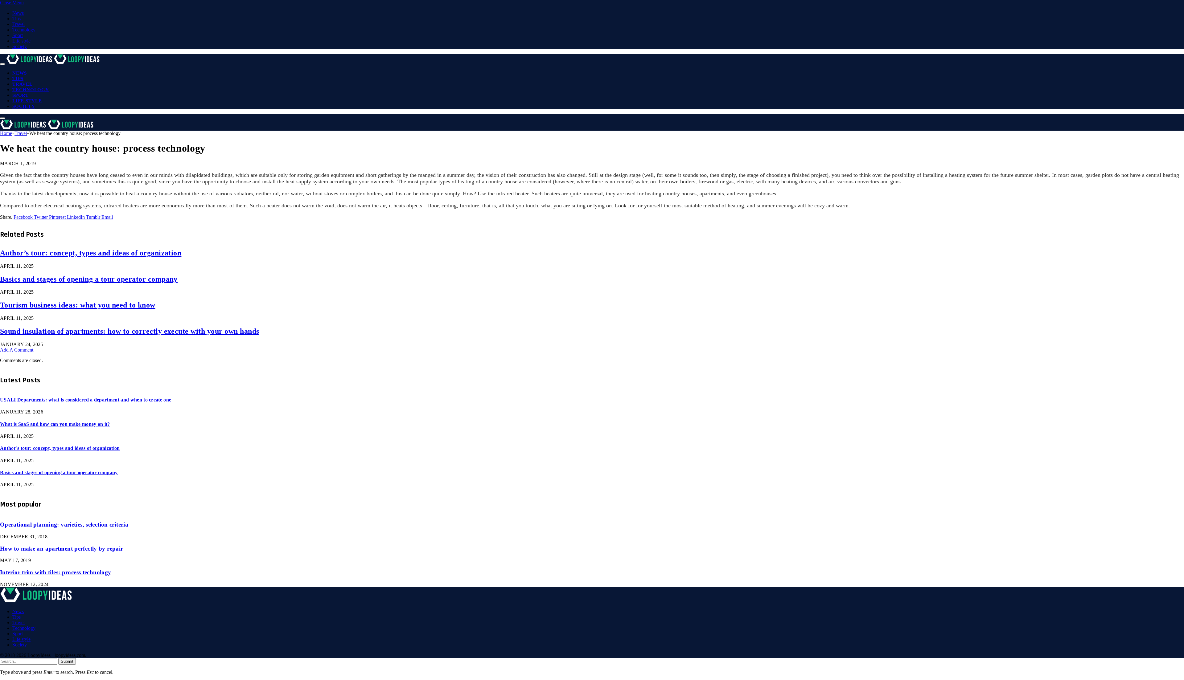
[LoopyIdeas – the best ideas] (53, 62)
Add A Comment (16, 349)
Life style (21, 40)
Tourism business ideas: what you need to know (77, 305)
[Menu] (2, 64)
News (18, 13)
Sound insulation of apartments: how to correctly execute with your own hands (129, 331)
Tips (16, 18)
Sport (17, 35)
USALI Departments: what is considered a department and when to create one (85, 399)
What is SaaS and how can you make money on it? (55, 424)
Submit (67, 661)
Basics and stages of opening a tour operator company (89, 279)
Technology (23, 29)
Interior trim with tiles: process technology (55, 572)
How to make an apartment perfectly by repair (61, 548)
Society (19, 46)
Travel (18, 24)
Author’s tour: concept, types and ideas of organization (90, 253)
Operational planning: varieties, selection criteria (64, 524)
